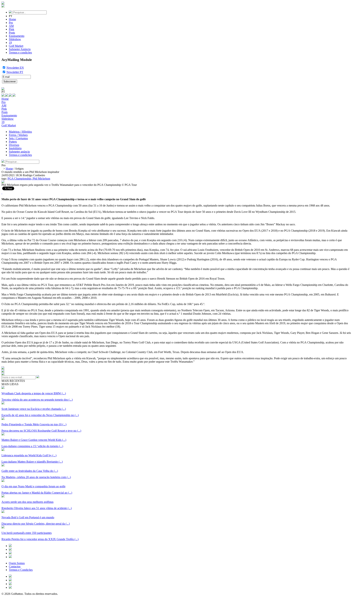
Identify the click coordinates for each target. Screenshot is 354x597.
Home (12, 19)
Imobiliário (15, 148)
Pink (11, 29)
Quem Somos (17, 563)
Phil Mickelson (41, 178)
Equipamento (16, 35)
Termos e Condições (21, 569)
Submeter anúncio (19, 151)
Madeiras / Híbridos (20, 131)
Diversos (14, 145)
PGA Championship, (20, 178)
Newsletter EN (15, 67)
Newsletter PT (14, 72)
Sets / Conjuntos (18, 138)
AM (11, 25)
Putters (13, 141)
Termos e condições (20, 52)
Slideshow (15, 39)
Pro (11, 22)
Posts (12, 32)
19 (10, 42)
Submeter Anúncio (20, 49)
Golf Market (16, 45)
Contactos (14, 566)
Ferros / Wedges (18, 135)
